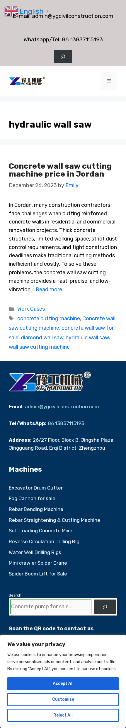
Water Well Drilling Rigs (35, 552)
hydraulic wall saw (87, 337)
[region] (63, 681)
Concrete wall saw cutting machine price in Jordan (60, 170)
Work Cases (31, 309)
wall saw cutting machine (39, 347)
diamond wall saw (42, 337)
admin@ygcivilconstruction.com (72, 16)
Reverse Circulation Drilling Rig (44, 541)
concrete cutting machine (48, 318)
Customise (63, 699)
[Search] (105, 607)
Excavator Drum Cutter (36, 488)
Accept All (63, 683)
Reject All (63, 715)
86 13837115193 (82, 39)
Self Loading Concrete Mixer (41, 531)
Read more (49, 289)
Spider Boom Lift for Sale (38, 574)
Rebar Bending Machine (36, 509)
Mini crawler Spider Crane (38, 563)
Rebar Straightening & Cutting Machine (54, 520)
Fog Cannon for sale (32, 498)
